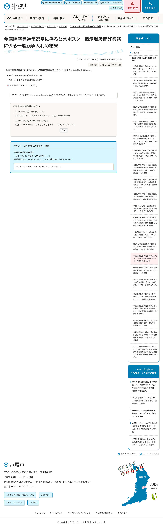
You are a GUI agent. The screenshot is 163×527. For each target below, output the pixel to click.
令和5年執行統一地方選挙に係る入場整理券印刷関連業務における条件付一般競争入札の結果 (145, 196)
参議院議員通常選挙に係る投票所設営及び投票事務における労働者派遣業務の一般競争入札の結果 (145, 336)
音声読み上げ (91, 2)
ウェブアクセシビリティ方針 (79, 513)
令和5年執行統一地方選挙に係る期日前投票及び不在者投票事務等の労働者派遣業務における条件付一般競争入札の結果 (145, 221)
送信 (64, 130)
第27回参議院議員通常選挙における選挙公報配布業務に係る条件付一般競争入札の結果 (145, 246)
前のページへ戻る (128, 454)
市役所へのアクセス (14, 502)
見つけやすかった (25, 125)
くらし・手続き (15, 18)
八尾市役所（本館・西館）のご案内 (20, 495)
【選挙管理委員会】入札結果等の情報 (85, 26)
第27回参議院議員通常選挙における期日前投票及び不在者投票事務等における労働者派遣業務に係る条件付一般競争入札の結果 (145, 352)
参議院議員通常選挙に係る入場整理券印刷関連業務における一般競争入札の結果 (145, 270)
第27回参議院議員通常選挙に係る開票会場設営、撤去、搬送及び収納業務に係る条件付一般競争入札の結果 (145, 140)
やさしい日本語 (74, 2)
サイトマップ (40, 513)
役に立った (22, 116)
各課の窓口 (46, 495)
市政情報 (148, 18)
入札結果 (63, 26)
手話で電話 (117, 8)
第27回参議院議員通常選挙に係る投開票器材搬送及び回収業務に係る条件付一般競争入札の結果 (145, 111)
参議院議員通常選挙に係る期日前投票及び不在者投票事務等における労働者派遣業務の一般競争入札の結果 (145, 310)
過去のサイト (123, 513)
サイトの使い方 (56, 513)
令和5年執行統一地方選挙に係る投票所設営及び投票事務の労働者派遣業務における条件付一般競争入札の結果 (145, 169)
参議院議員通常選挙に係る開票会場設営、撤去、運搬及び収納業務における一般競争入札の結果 (145, 283)
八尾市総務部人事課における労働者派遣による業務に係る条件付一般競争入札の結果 (144, 442)
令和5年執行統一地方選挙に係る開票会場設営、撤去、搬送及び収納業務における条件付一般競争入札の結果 (145, 154)
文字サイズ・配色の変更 (112, 2)
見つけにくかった (68, 125)
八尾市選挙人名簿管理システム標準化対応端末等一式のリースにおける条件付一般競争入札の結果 (145, 70)
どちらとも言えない (41, 116)
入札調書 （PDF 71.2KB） (22, 86)
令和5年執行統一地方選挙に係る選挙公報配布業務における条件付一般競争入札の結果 (145, 234)
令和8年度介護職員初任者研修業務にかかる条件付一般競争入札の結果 (144, 413)
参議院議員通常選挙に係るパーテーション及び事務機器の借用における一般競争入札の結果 (145, 296)
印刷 (91, 65)
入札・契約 (51, 26)
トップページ (22, 26)
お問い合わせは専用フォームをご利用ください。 (41, 167)
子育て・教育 (37, 18)
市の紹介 (33, 502)
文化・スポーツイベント (81, 18)
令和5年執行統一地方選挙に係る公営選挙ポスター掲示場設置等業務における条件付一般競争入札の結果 (145, 183)
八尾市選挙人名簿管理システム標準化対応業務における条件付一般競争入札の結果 (145, 83)
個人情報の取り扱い (104, 513)
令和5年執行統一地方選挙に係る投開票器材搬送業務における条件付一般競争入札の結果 (145, 208)
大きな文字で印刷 (108, 65)
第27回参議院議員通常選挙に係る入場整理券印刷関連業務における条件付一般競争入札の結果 (145, 125)
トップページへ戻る (150, 454)
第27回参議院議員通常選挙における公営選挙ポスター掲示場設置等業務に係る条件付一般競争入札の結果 (145, 96)
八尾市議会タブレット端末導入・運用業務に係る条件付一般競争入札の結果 (144, 400)
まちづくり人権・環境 (104, 18)
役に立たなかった (62, 116)
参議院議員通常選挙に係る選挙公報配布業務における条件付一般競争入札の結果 (145, 323)
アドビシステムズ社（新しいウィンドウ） (67, 95)
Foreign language (53, 2)
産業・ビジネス (126, 18)
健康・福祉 (59, 18)
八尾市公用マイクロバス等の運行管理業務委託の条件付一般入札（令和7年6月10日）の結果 (144, 427)
